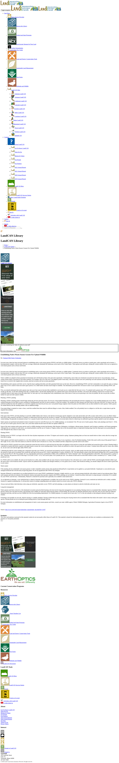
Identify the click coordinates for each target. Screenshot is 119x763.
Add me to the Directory (11, 740)
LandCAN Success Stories (23, 195)
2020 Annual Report (20, 175)
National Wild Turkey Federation (12, 358)
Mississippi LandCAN (19, 124)
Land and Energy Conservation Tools (26, 59)
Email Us (7, 752)
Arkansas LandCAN (20, 97)
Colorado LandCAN (20, 105)
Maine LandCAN (18, 120)
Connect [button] (6, 137)
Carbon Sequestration (17, 48)
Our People (18, 160)
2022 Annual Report (20, 167)
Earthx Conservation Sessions (17, 197)
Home (6, 245)
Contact (6, 219)
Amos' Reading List (15, 613)
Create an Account (21, 210)
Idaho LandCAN (19, 112)
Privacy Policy (5, 724)
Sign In (11, 212)
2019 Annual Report (20, 179)
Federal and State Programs (23, 35)
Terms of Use (4, 722)
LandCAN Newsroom (9, 663)
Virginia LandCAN (20, 131)
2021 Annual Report (20, 171)
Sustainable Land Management (24, 68)
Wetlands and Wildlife (22, 86)
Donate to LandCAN (10, 748)
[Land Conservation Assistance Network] (24, 10)
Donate (13, 201)
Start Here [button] (7, 13)
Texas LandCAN (19, 128)
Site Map (3, 721)
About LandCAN (19, 144)
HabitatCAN (18, 135)
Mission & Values (19, 156)
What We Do (18, 152)
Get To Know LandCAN (22, 148)
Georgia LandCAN (19, 109)
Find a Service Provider (17, 17)
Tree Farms (19, 77)
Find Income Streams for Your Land (26, 44)
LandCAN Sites (15, 90)
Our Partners (18, 163)
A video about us (15, 217)
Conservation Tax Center (16, 50)
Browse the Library (21, 26)
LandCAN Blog (19, 186)
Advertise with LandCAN (17, 215)
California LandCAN (21, 101)
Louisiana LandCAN (20, 116)
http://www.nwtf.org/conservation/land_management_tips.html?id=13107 (25, 509)
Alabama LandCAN (20, 94)
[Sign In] (1, 231)
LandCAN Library (9, 246)
